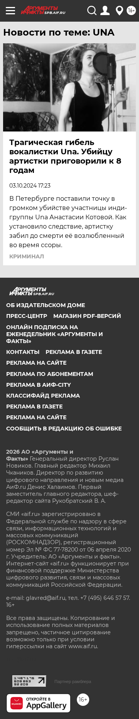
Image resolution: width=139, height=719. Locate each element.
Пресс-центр (26, 316)
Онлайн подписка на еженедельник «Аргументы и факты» (54, 334)
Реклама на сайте (36, 362)
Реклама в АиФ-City (38, 384)
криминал (26, 256)
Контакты (22, 351)
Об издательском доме (45, 305)
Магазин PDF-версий (87, 316)
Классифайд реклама (43, 395)
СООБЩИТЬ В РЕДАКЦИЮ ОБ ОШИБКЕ (64, 428)
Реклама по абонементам (49, 374)
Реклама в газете (74, 351)
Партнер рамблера (72, 681)
